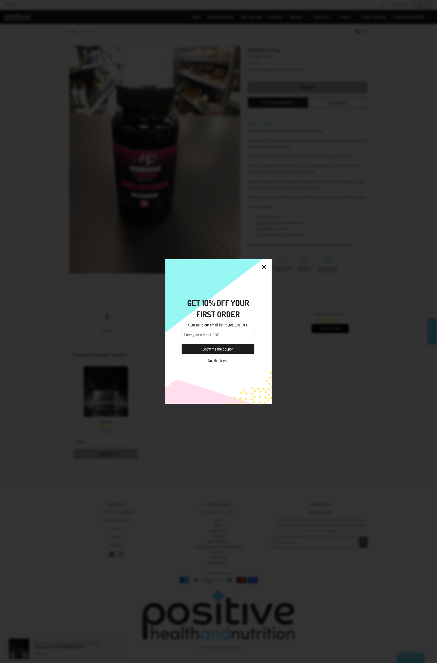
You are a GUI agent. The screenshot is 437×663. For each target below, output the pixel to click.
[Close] (264, 266)
